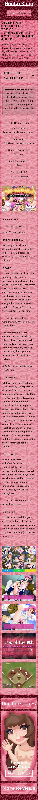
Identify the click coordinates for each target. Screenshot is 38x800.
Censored (6, 48)
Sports (19, 58)
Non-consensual (26, 51)
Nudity (5, 54)
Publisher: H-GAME (18, 54)
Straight (27, 58)
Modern (14, 51)
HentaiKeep (19, 3)
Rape (30, 54)
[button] (33, 75)
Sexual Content (9, 58)
